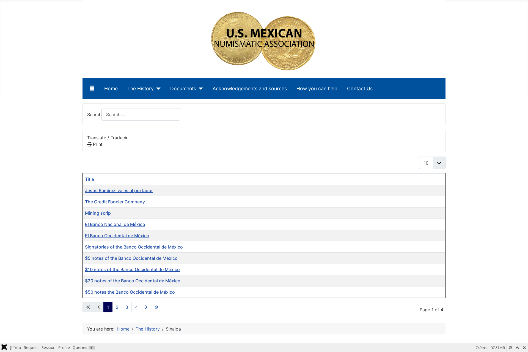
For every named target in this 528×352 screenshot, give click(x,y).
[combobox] (140, 114)
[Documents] (199, 88)
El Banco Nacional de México (115, 224)
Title (89, 179)
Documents (183, 88)
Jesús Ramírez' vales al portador (119, 190)
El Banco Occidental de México (117, 235)
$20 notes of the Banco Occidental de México (132, 280)
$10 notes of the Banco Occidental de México (132, 269)
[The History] (157, 88)
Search (94, 114)
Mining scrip (98, 213)
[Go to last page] (156, 307)
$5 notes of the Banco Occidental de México (131, 258)
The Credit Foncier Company (115, 201)
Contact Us (360, 88)
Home (111, 88)
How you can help (316, 88)
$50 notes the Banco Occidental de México (130, 292)
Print (97, 144)
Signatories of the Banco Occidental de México (134, 247)
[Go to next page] (146, 307)
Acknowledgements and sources (250, 88)
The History (140, 88)
